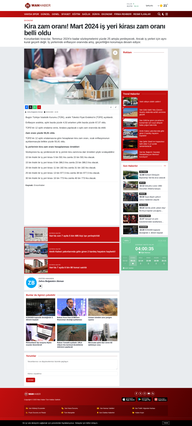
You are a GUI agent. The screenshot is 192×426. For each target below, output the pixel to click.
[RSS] (153, 393)
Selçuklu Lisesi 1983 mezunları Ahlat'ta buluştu (150, 187)
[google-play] (144, 399)
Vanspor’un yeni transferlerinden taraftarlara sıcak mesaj (150, 220)
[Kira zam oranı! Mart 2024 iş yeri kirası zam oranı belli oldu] (71, 76)
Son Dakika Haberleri (107, 413)
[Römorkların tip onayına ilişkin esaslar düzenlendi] (40, 332)
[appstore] (128, 399)
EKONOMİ (107, 14)
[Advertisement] (71, 206)
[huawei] (160, 399)
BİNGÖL (143, 194)
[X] (140, 393)
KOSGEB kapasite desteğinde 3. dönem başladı (151, 231)
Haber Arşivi (139, 413)
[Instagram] (144, 393)
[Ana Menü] (166, 14)
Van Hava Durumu (71, 408)
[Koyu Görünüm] (163, 14)
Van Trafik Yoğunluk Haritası (145, 408)
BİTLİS (142, 183)
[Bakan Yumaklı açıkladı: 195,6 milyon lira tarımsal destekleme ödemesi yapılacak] (71, 332)
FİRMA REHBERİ (122, 14)
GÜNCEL (45, 14)
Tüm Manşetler (69, 413)
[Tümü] (165, 166)
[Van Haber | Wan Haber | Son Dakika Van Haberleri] (38, 5)
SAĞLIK (86, 14)
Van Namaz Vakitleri (107, 408)
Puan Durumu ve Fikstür (37, 413)
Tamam (166, 423)
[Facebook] (136, 393)
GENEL (55, 14)
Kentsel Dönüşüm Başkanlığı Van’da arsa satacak (152, 176)
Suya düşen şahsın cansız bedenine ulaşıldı (150, 198)
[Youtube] (149, 393)
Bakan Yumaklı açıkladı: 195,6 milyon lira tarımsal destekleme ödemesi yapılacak (70, 345)
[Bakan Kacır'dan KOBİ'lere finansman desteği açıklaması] (71, 307)
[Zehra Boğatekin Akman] (31, 282)
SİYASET (65, 14)
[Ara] (159, 14)
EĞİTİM (76, 14)
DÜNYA (96, 14)
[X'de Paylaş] (30, 107)
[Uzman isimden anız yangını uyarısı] (102, 307)
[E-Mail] (40, 286)
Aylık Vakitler (129, 268)
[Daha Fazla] (39, 107)
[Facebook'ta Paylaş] (26, 107)
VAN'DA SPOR (31, 14)
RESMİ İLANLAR (142, 14)
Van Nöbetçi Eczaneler (37, 408)
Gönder (31, 380)
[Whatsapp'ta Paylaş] (35, 107)
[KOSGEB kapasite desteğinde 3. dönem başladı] (40, 307)
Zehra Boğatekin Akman (35, 112)
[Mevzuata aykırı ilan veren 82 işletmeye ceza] (102, 332)
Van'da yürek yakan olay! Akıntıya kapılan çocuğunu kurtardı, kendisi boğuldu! (152, 209)
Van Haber (143, 172)
